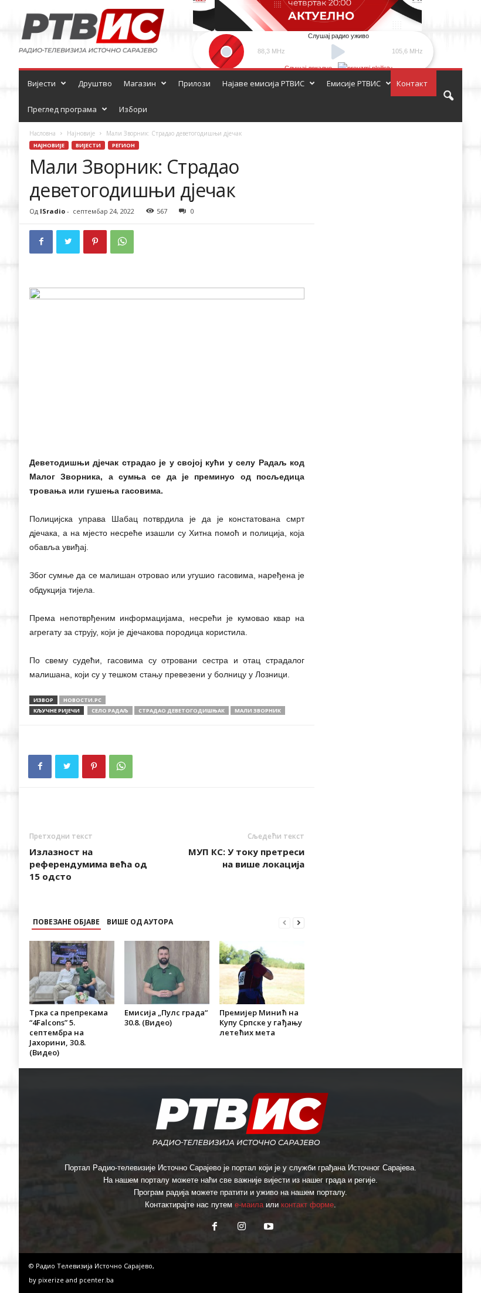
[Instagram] (241, 1227)
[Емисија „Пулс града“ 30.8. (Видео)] (166, 972)
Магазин (140, 83)
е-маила (249, 1204)
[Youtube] (267, 1227)
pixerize (52, 1279)
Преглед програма (62, 109)
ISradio (52, 211)
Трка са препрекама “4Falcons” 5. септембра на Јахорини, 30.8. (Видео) (68, 1032)
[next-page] (298, 922)
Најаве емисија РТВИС (263, 83)
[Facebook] (41, 242)
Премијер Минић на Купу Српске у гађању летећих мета (260, 1022)
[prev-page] (284, 922)
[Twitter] (68, 242)
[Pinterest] (95, 242)
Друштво (95, 83)
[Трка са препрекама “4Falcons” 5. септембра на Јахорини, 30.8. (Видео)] (71, 972)
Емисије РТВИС (354, 83)
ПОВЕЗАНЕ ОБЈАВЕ (66, 922)
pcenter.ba (96, 1279)
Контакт (412, 83)
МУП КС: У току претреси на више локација (246, 858)
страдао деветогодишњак (181, 710)
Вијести (42, 83)
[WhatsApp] (122, 242)
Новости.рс (82, 700)
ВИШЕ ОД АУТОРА (140, 922)
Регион (123, 145)
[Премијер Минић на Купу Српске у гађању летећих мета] (261, 972)
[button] (448, 96)
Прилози (194, 83)
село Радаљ (110, 710)
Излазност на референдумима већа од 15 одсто (88, 864)
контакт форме (307, 1204)
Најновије (81, 133)
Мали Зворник (258, 710)
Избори (133, 109)
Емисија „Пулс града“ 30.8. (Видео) (166, 1017)
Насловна (42, 133)
